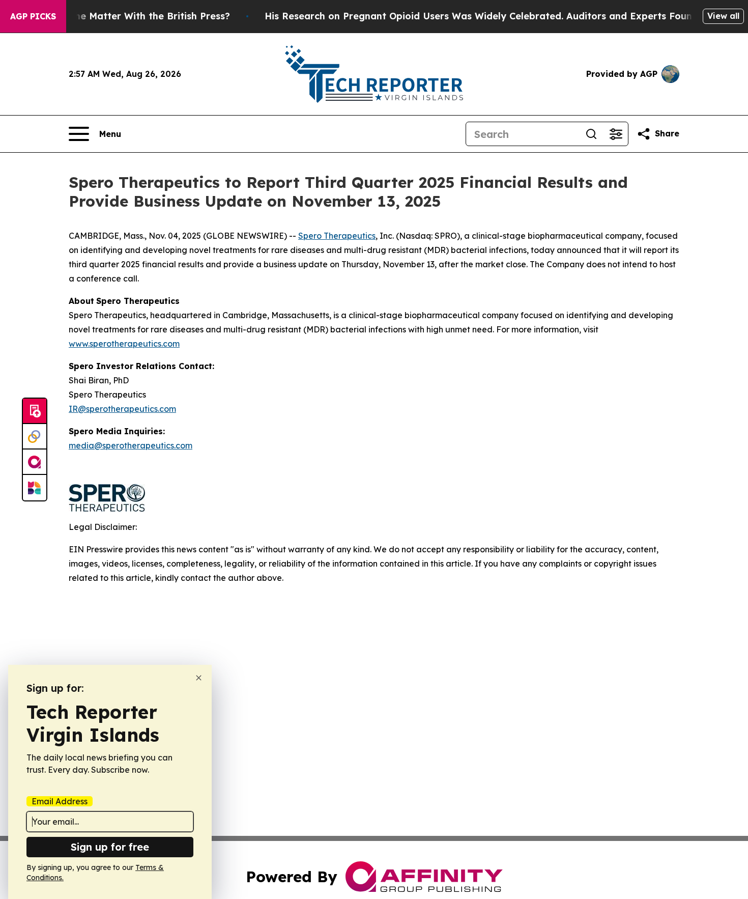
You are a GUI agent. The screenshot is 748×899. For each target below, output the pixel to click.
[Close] (199, 678)
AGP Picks (33, 16)
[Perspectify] (34, 437)
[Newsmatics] (34, 487)
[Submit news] (34, 411)
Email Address (60, 801)
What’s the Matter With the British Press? (133, 16)
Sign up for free (110, 846)
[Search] (591, 134)
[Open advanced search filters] (615, 134)
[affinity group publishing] (34, 462)
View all (723, 16)
